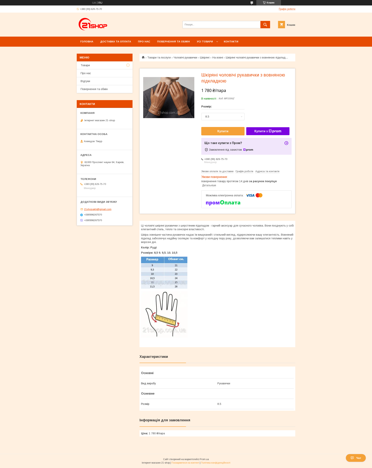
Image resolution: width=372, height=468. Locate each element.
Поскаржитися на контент (185, 462)
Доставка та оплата (115, 41)
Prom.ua (204, 459)
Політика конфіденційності (215, 462)
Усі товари (205, 41)
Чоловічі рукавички (185, 57)
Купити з (261, 131)
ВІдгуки (85, 81)
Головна (86, 41)
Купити (222, 131)
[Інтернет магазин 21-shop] (93, 31)
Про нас (144, 41)
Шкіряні (204, 57)
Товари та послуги (159, 57)
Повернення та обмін (173, 41)
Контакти (231, 41)
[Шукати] (265, 24)
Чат (358, 457)
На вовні (217, 57)
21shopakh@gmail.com (97, 209)
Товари (85, 65)
